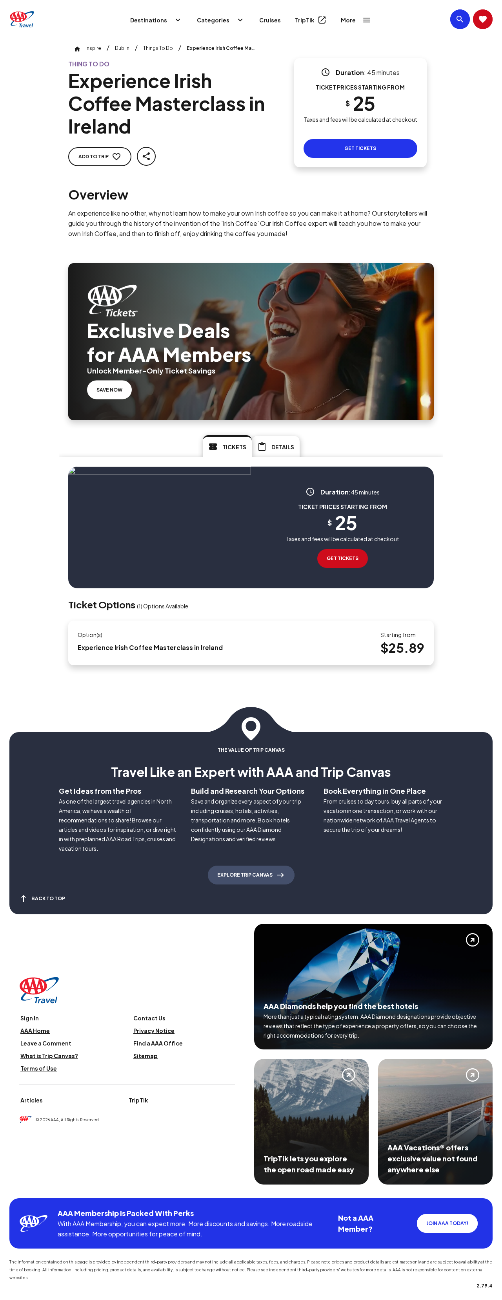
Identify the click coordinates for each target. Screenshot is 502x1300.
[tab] (227, 446)
